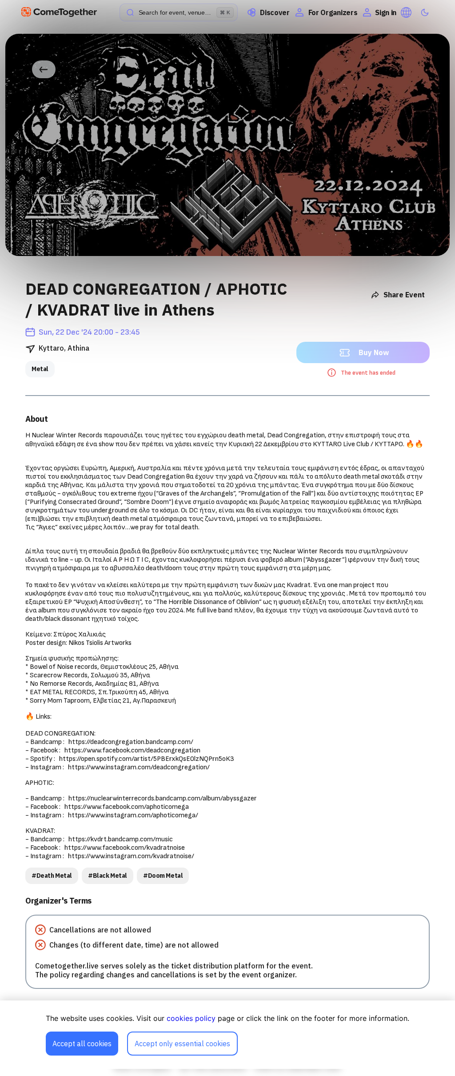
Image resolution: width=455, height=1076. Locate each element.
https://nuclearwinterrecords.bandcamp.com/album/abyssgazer (162, 798)
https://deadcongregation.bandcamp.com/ (130, 742)
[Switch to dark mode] (425, 12)
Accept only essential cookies (182, 1043)
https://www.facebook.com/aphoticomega (126, 807)
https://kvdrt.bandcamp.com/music (120, 839)
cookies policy (191, 1018)
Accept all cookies (82, 1043)
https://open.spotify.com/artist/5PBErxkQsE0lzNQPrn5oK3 (146, 759)
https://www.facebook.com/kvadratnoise (124, 848)
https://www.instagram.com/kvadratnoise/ (131, 856)
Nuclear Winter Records (67, 435)
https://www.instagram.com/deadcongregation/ (139, 767)
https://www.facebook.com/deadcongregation (132, 750)
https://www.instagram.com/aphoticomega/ (133, 815)
